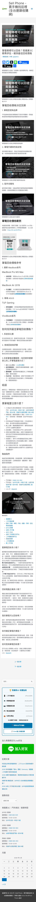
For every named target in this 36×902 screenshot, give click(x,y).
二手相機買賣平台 (11, 536)
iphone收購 (9, 528)
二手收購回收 (10, 541)
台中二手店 (9, 532)
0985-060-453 (13, 841)
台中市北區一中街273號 (17, 410)
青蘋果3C (9, 519)
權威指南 (5, 56)
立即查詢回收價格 (19, 294)
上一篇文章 (18, 661)
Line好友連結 (20, 365)
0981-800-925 (13, 815)
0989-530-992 (17, 480)
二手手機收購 (10, 521)
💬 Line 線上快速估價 (18, 731)
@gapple (14, 489)
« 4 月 (4, 884)
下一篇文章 (18, 666)
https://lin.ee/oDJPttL (14, 230)
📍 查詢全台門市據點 (18, 725)
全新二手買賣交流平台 (12, 534)
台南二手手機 (10, 530)
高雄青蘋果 (9, 539)
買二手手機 (9, 543)
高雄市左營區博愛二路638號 (25, 412)
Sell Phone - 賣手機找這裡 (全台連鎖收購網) (18, 8)
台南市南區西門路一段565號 (14, 833)
